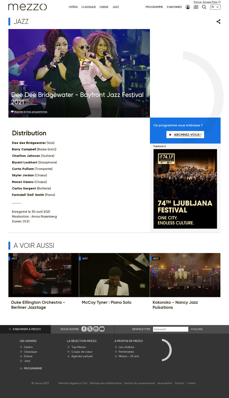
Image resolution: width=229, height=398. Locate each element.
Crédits (191, 383)
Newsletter (141, 329)
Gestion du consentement (139, 383)
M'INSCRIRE (197, 329)
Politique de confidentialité (105, 383)
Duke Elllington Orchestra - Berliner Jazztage (38, 305)
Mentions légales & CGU (73, 383)
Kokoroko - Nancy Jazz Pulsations (175, 305)
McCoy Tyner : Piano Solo (106, 302)
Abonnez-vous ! (187, 135)
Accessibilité (165, 383)
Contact (179, 383)
